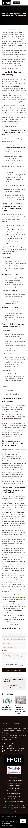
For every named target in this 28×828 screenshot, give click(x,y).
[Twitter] (8, 685)
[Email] (20, 687)
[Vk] (10, 687)
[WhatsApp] (17, 685)
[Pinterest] (5, 687)
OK (23, 821)
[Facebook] (5, 685)
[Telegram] (20, 685)
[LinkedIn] (14, 685)
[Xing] (15, 687)
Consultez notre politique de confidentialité (9, 823)
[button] (3, 705)
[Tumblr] (23, 685)
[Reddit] (11, 685)
